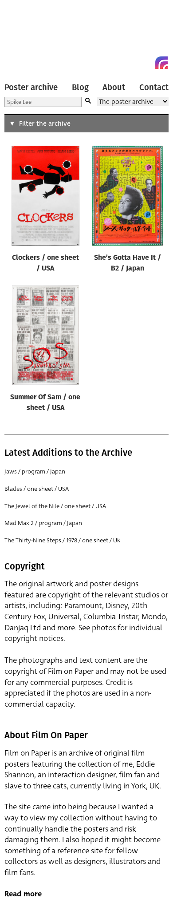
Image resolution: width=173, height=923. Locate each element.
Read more (23, 893)
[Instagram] (161, 62)
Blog (80, 87)
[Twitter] (129, 62)
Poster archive (31, 87)
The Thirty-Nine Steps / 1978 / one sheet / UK (62, 540)
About (113, 87)
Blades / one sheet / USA (36, 489)
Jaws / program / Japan (34, 471)
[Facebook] (145, 62)
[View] (45, 198)
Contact (154, 87)
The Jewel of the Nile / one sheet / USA (55, 506)
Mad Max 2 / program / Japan (43, 523)
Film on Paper (24, 36)
